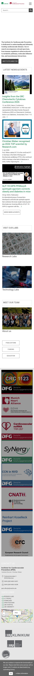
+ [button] (3, 612)
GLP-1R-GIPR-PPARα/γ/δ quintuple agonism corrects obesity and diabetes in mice (16, 189)
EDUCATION (11, 356)
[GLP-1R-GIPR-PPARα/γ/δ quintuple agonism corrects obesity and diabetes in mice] (17, 174)
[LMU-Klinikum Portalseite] (7, 3)
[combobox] (17, 10)
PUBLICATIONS (11, 343)
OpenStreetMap (22, 622)
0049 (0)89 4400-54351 (11, 581)
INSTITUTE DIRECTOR (9, 61)
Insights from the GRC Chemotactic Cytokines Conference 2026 (13, 99)
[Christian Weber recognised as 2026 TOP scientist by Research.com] (17, 129)
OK (11, 673)
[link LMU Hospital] (17, 633)
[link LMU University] (17, 644)
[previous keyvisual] (2, 26)
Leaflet (14, 622)
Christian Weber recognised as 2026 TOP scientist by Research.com (16, 144)
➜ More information (22, 673)
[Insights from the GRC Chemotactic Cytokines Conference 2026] (17, 84)
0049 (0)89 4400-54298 (11, 584)
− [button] (3, 614)
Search (31, 10)
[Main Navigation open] (30, 3)
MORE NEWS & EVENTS (11, 212)
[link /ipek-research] (17, 654)
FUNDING (11, 349)
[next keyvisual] (32, 26)
